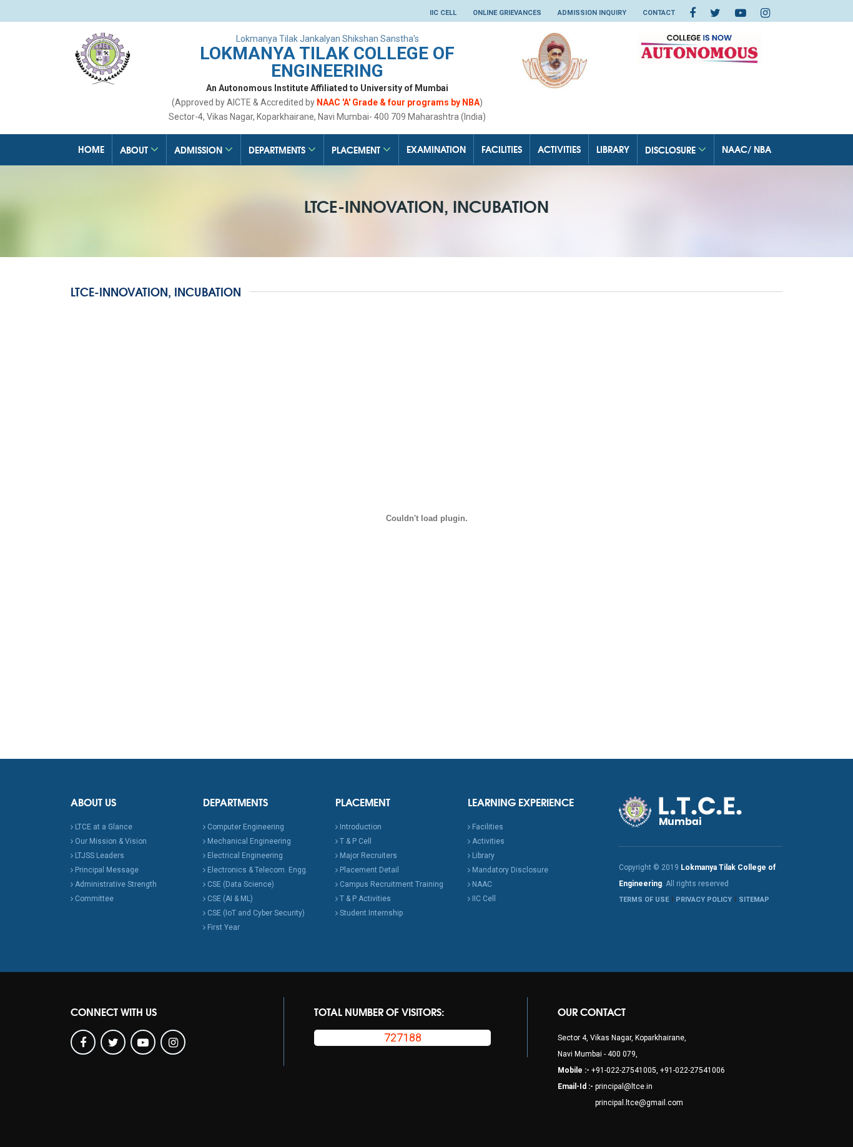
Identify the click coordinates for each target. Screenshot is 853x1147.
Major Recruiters (367, 855)
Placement (357, 150)
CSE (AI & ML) (229, 898)
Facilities (501, 149)
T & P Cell (355, 841)
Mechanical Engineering (248, 841)
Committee (93, 898)
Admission (199, 150)
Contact (659, 13)
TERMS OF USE (644, 900)
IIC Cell (443, 13)
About (135, 150)
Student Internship (370, 913)
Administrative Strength (115, 884)
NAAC (481, 884)
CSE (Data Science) (239, 884)
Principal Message (106, 870)
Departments (278, 150)
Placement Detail (368, 870)
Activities (559, 149)
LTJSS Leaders (98, 855)
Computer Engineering (244, 826)
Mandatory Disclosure (509, 870)
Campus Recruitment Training (390, 884)
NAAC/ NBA (746, 149)
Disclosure (671, 150)
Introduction (360, 826)
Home (91, 149)
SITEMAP (754, 900)
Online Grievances (507, 13)
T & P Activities (364, 898)
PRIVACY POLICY (704, 900)
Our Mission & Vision (110, 841)
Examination (436, 149)
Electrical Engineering (244, 855)
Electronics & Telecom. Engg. (256, 870)
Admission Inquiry (592, 13)
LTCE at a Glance (102, 826)
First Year (222, 927)
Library (612, 149)
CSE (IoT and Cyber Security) (255, 913)
